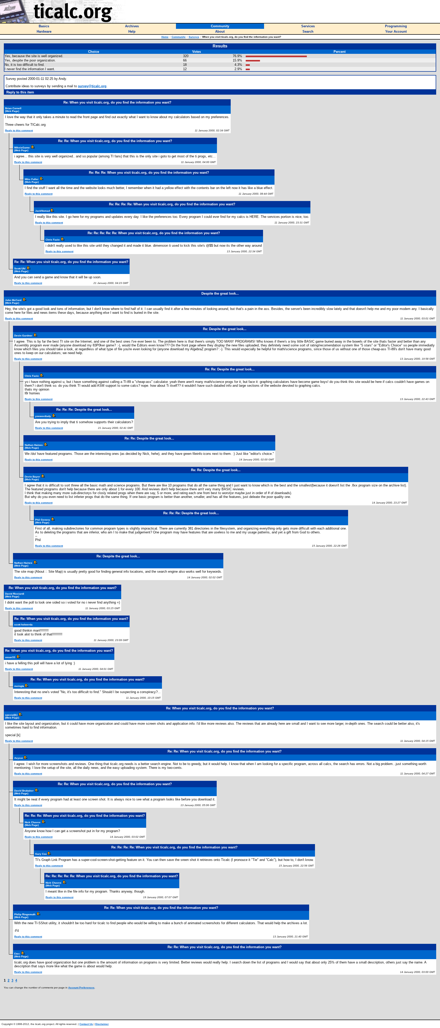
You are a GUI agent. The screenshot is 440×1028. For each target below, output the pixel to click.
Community (179, 36)
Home (165, 36)
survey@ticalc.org (92, 86)
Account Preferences (81, 987)
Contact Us (86, 1024)
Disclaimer (102, 1024)
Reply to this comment (19, 130)
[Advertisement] (220, 1004)
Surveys (194, 36)
